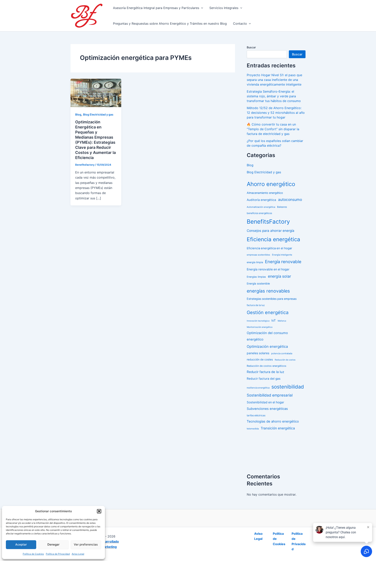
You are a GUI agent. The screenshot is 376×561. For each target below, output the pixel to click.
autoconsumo (290, 199)
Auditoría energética (261, 200)
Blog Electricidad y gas (98, 114)
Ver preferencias (86, 544)
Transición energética (278, 428)
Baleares (282, 206)
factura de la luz (256, 305)
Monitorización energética (259, 327)
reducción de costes (260, 359)
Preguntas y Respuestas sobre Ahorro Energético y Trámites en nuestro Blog (170, 23)
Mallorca (282, 321)
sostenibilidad (287, 387)
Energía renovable (283, 261)
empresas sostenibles (258, 254)
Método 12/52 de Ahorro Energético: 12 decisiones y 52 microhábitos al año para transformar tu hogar (276, 112)
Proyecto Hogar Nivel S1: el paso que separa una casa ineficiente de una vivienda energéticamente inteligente (274, 79)
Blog (78, 114)
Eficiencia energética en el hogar (269, 248)
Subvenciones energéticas (267, 409)
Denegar (53, 544)
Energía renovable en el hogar (268, 269)
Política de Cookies (33, 553)
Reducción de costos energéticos (266, 365)
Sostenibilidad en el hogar (265, 402)
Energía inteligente (282, 254)
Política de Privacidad (58, 553)
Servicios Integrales (223, 8)
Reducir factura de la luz (265, 372)
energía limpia (255, 262)
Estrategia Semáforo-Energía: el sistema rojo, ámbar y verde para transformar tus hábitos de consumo (274, 96)
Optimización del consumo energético (267, 336)
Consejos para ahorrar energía (270, 231)
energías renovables (268, 291)
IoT (273, 320)
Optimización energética (267, 346)
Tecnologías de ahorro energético (273, 421)
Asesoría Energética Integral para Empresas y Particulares (156, 8)
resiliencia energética (258, 387)
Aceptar (21, 544)
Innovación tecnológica (258, 321)
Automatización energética (261, 207)
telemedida (253, 428)
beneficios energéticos (259, 213)
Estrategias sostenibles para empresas (271, 298)
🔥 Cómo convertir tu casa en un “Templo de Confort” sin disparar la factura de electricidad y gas (273, 129)
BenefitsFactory (268, 221)
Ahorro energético (271, 184)
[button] (99, 511)
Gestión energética (267, 312)
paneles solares (258, 353)
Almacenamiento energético (265, 192)
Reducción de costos (285, 360)
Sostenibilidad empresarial (270, 395)
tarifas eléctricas (256, 415)
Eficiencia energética (273, 239)
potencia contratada (281, 353)
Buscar (251, 47)
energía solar (279, 276)
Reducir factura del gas (263, 378)
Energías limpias (256, 276)
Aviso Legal (78, 553)
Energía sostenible (258, 283)
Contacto (240, 23)
